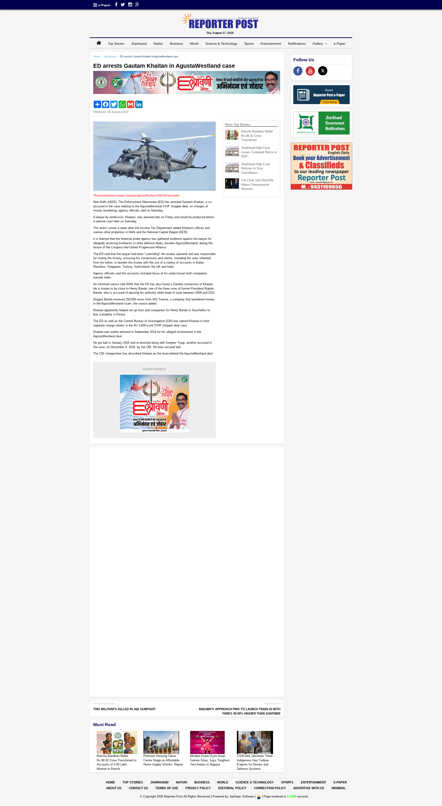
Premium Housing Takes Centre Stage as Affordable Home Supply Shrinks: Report (163, 760)
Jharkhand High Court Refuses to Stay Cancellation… (255, 168)
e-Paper (104, 5)
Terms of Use (166, 788)
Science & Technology (221, 43)
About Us (114, 788)
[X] (322, 70)
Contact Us (138, 788)
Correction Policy (270, 788)
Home (96, 56)
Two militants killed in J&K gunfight (124, 709)
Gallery (319, 43)
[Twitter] (122, 5)
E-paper (340, 782)
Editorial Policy (232, 788)
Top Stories (116, 43)
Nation (158, 43)
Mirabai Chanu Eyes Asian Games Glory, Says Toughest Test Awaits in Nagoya (210, 760)
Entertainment (271, 43)
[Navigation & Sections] (95, 5)
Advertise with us (308, 788)
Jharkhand (139, 43)
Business (176, 43)
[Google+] (137, 5)
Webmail (339, 788)
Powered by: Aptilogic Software (233, 796)
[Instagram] (130, 5)
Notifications (297, 43)
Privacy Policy (198, 788)
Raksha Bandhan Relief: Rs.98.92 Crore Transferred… (257, 136)
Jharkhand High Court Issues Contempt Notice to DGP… (259, 152)
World (194, 43)
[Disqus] (186, 510)
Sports (249, 43)
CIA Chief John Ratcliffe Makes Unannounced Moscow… (257, 185)
